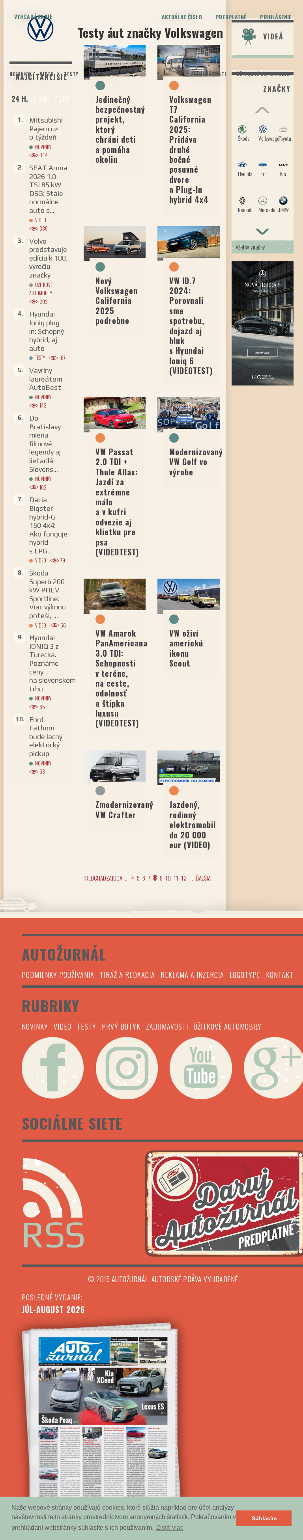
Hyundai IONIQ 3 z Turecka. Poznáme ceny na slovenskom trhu (52, 663)
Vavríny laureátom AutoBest (45, 378)
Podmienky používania (58, 975)
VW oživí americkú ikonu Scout (186, 648)
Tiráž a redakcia (127, 975)
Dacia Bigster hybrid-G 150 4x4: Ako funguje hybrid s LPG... (48, 525)
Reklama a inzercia (192, 975)
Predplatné (231, 17)
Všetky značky (250, 246)
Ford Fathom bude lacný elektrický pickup (45, 736)
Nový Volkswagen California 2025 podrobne (116, 301)
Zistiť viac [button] (169, 1527)
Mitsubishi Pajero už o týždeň (46, 128)
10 (168, 877)
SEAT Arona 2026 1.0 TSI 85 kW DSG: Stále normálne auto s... (48, 189)
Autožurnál (151, 66)
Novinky (19, 74)
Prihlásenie (276, 17)
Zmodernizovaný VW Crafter (124, 809)
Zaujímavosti (208, 74)
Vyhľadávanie (33, 16)
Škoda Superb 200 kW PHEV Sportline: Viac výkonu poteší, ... (47, 594)
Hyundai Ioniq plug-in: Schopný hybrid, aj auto (46, 331)
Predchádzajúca (102, 877)
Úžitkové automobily (264, 74)
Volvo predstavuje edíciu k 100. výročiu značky (48, 258)
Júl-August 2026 (53, 1309)
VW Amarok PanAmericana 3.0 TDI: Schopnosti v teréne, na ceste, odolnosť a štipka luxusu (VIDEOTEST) (121, 678)
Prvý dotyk (103, 74)
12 (184, 877)
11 (176, 877)
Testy (71, 74)
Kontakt (280, 975)
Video (47, 74)
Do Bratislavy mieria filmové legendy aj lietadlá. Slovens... (45, 443)
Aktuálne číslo (182, 17)
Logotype (245, 975)
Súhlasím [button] (264, 1518)
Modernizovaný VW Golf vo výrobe (196, 462)
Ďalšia (203, 877)
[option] (263, 173)
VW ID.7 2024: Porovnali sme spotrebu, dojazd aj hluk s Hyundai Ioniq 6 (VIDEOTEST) (191, 326)
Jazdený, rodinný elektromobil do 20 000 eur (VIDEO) (192, 825)
